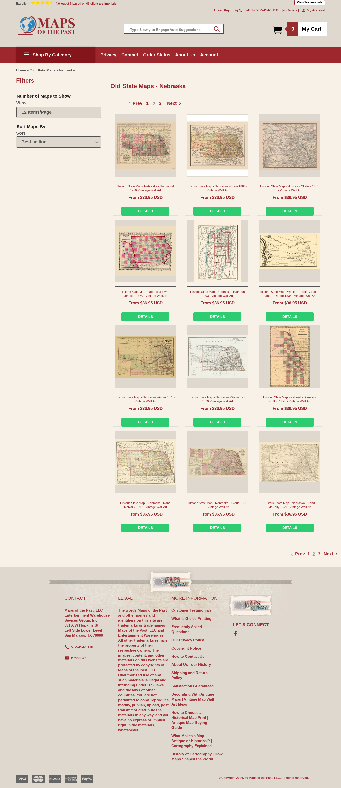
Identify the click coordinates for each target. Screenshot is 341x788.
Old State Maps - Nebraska (52, 70)
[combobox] (174, 29)
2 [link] (153, 103)
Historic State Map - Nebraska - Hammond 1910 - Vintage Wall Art (145, 188)
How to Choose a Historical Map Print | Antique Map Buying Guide (189, 720)
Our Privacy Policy (187, 640)
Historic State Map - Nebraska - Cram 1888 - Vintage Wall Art (217, 188)
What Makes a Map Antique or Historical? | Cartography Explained (191, 741)
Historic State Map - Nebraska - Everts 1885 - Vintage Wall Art (217, 505)
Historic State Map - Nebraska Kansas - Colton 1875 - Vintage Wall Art (289, 399)
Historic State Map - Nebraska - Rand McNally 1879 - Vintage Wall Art (289, 505)
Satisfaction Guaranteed (192, 686)
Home (21, 70)
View (21, 102)
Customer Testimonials (191, 610)
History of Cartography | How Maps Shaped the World (197, 756)
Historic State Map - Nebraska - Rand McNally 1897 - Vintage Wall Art (145, 505)
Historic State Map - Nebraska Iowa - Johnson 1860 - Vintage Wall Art (145, 294)
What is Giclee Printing (191, 618)
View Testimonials (309, 2)
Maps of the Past (261, 778)
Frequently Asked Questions (186, 629)
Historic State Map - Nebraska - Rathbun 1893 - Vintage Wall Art (217, 294)
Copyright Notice (186, 648)
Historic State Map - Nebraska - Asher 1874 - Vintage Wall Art (145, 399)
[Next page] (323, 554)
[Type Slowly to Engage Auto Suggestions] (217, 29)
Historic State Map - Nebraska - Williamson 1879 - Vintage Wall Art (217, 399)
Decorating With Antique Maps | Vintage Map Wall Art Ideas (192, 699)
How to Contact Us (187, 656)
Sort (20, 133)
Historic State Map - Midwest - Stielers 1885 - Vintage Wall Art (289, 188)
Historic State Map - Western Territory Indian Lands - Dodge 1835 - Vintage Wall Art (289, 294)
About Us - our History (191, 664)
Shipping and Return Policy (189, 675)
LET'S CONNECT (251, 624)
